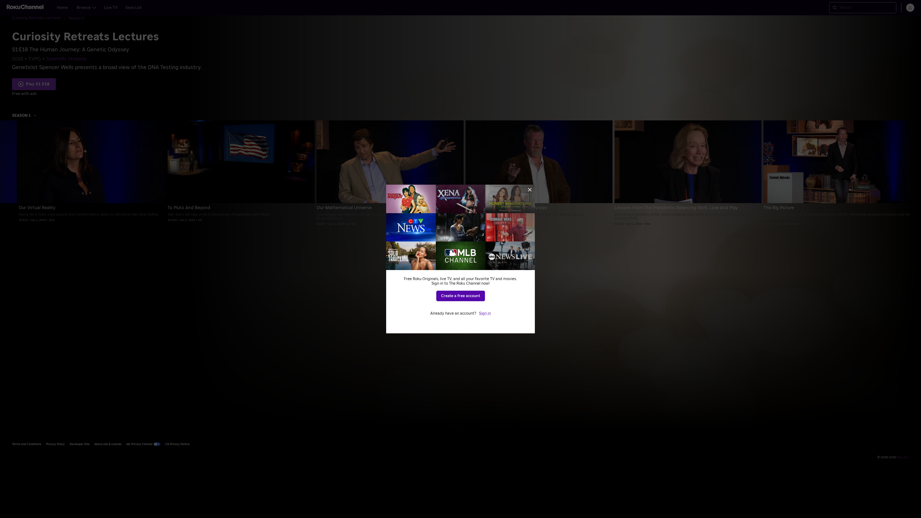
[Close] (530, 190)
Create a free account (460, 296)
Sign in (485, 313)
